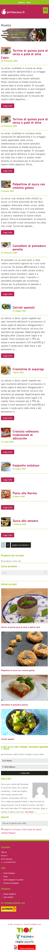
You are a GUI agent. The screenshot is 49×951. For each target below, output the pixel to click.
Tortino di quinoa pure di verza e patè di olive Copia (24, 54)
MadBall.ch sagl (36, 924)
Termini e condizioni (11, 883)
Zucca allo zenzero (25, 521)
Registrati (21, 2)
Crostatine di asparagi (28, 369)
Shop (5, 876)
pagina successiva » (20, 546)
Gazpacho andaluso (26, 465)
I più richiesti (8, 897)
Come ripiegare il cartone (13, 880)
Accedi (29, 2)
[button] (45, 10)
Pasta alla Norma (25, 493)
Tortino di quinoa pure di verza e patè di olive (30, 121)
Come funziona (9, 873)
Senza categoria (9, 894)
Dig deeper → (31, 812)
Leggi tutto (7, 105)
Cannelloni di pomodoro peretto (29, 247)
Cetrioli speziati (24, 307)
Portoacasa (12, 11)
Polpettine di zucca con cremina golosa (29, 186)
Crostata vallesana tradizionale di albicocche (26, 434)
